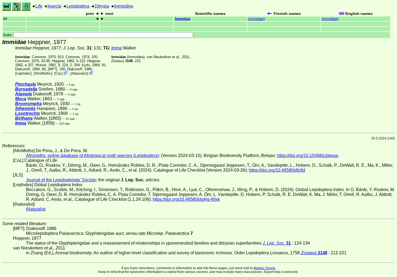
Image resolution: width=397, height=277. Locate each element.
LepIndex (23, 73)
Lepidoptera (77, 6)
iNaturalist (79, 73)
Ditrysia (102, 6)
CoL (58, 73)
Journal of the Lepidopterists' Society (61, 180)
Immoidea (123, 6)
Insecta (54, 6)
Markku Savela (264, 268)
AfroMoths (43, 73)
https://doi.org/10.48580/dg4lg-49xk (186, 199)
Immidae (182, 19)
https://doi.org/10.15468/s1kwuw (307, 155)
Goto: (8, 35)
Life (38, 6)
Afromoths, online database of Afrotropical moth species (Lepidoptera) (92, 155)
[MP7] (52, 69)
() (256, 19)
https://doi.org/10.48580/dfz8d (277, 170)
